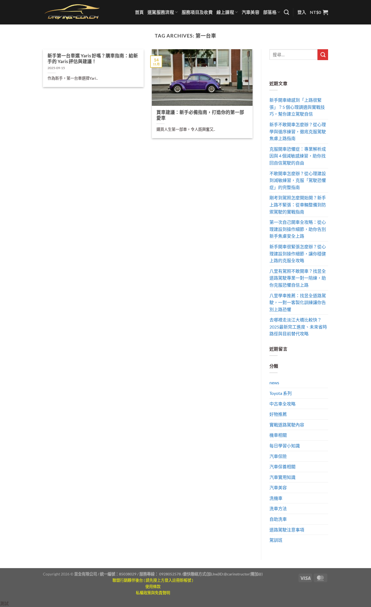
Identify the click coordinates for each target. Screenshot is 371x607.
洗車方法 (278, 508)
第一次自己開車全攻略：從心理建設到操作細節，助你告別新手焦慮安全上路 (297, 229)
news (274, 382)
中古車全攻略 (282, 403)
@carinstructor (237, 574)
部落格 (269, 12)
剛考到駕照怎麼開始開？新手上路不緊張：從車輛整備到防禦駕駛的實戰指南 (297, 204)
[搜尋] (286, 12)
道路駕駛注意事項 (286, 529)
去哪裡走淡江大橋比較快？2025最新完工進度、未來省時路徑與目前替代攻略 (298, 326)
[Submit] (322, 54)
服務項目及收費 (197, 12)
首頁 (139, 12)
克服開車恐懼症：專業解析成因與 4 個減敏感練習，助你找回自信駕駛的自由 (297, 155)
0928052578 (170, 574)
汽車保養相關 (282, 466)
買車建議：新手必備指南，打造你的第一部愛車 (200, 115)
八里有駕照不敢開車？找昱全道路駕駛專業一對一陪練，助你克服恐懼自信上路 (297, 277)
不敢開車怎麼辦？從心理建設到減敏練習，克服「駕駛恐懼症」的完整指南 (297, 180)
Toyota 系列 (280, 393)
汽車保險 (278, 456)
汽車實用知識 (282, 477)
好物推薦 (278, 414)
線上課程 (225, 12)
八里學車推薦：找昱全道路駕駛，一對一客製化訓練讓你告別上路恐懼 (297, 302)
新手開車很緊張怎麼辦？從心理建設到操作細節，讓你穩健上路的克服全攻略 (297, 253)
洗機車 (275, 498)
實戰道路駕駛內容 (286, 424)
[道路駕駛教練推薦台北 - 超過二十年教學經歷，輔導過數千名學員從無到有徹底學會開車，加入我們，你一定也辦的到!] (72, 12)
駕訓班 (275, 540)
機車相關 (278, 435)
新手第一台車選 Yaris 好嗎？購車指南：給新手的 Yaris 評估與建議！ (93, 58)
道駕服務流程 (160, 12)
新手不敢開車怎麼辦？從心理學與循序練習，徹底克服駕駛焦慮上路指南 (297, 131)
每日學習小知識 (284, 445)
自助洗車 (278, 519)
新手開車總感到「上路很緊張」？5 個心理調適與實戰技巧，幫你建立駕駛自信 (297, 106)
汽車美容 (250, 12)
